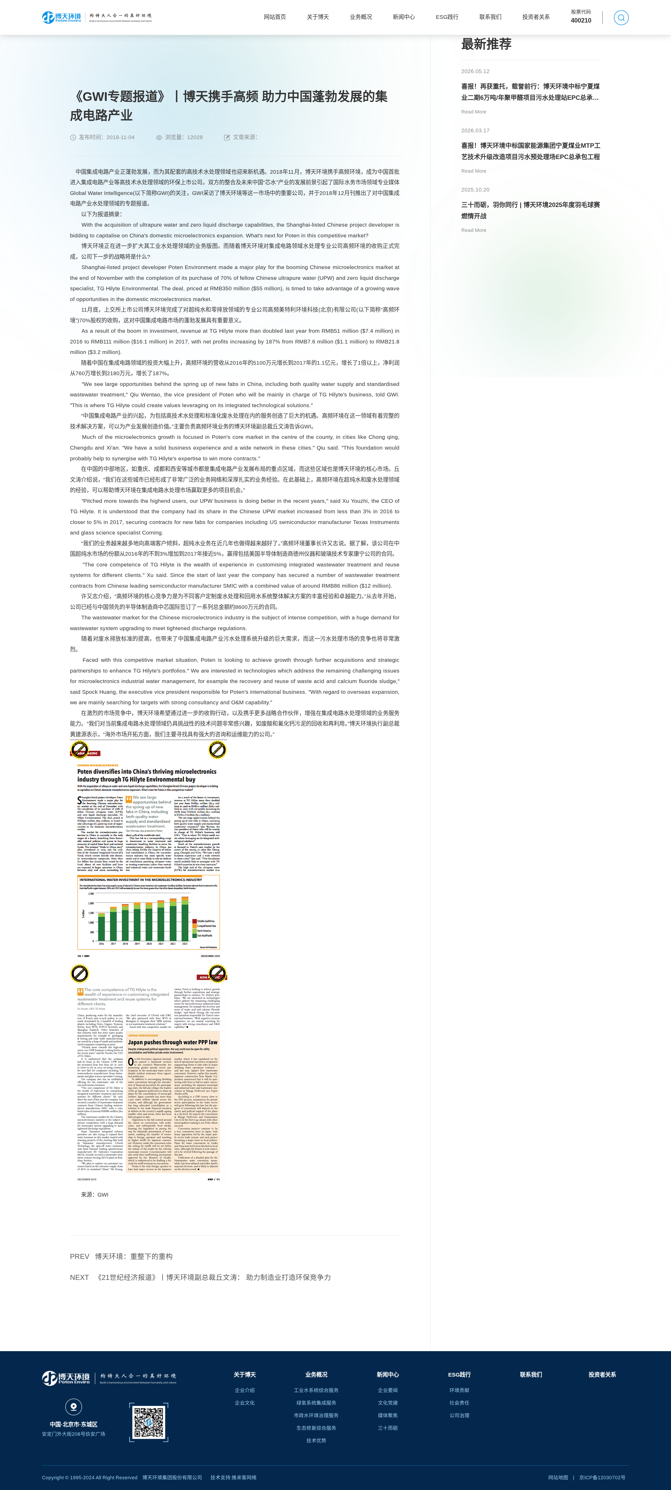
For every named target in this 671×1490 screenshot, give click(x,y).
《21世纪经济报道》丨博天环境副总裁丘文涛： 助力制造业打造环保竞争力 (200, 1277)
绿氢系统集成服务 (316, 1403)
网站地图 (558, 1477)
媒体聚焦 (388, 1415)
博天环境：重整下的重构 (121, 1256)
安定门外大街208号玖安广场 (73, 1434)
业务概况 (361, 17)
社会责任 (459, 1403)
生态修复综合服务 (316, 1428)
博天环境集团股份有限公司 (172, 1477)
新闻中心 (404, 17)
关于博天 (318, 17)
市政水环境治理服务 (316, 1415)
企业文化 (245, 1403)
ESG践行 (447, 17)
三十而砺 (388, 1428)
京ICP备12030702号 (602, 1477)
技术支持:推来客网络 (233, 1477)
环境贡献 (459, 1390)
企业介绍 (245, 1390)
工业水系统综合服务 (316, 1390)
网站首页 (275, 17)
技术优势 (316, 1440)
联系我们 (490, 17)
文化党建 (388, 1403)
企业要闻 (388, 1390)
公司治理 (459, 1415)
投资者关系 (536, 17)
